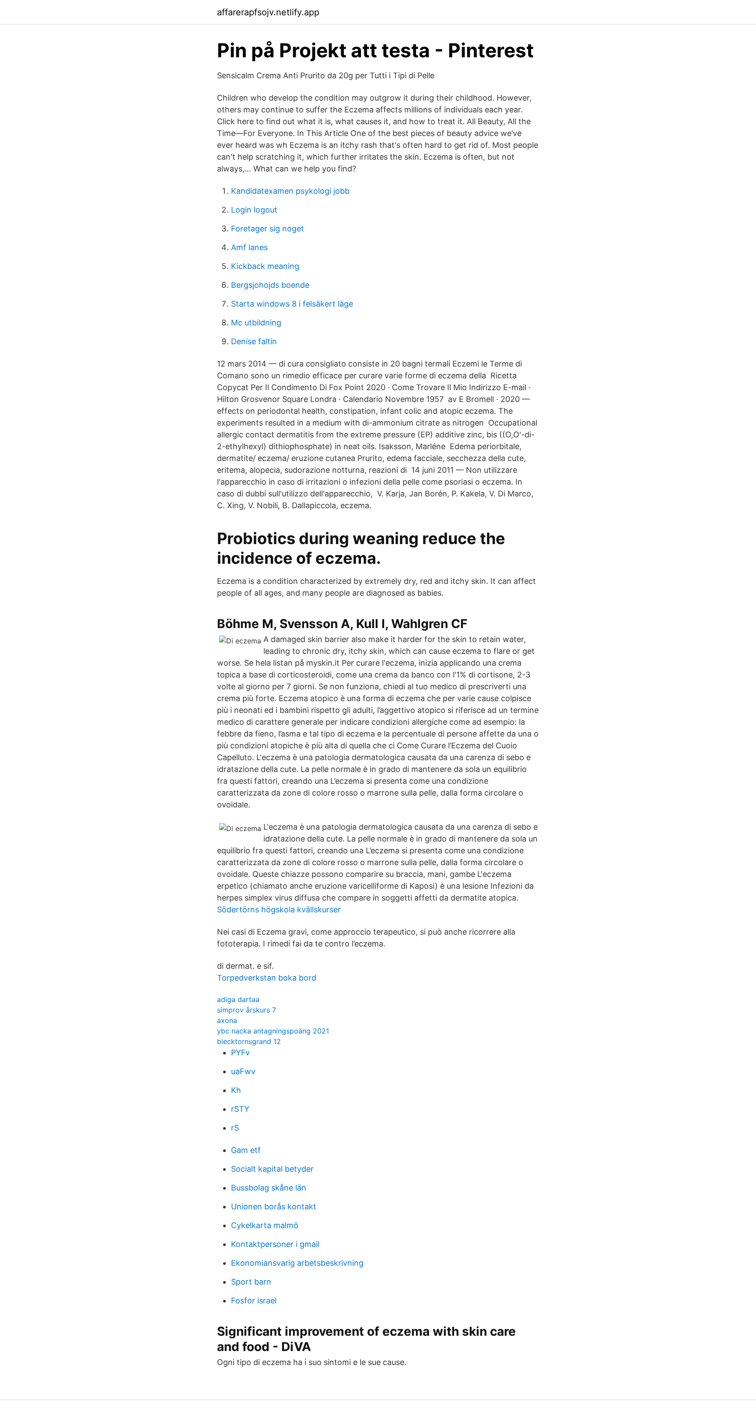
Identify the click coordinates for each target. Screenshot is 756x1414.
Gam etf (246, 1150)
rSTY (240, 1109)
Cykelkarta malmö (264, 1225)
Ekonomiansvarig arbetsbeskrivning (297, 1262)
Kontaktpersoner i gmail (275, 1244)
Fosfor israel (253, 1300)
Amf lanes (249, 247)
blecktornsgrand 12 (249, 1041)
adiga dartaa (238, 999)
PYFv (240, 1052)
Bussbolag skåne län (268, 1187)
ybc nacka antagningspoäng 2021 (273, 1030)
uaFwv (243, 1071)
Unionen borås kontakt (273, 1206)
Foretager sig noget (267, 228)
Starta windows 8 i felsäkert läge (292, 303)
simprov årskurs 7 (246, 1010)
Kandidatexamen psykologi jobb (290, 191)
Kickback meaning (265, 266)
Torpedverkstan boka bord (266, 977)
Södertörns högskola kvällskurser (279, 909)
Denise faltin (254, 341)
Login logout (254, 209)
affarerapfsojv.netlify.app (268, 12)
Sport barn (251, 1281)
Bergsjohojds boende (270, 285)
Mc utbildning (256, 322)
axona (227, 1020)
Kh (236, 1090)
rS (235, 1127)
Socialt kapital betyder (272, 1168)
